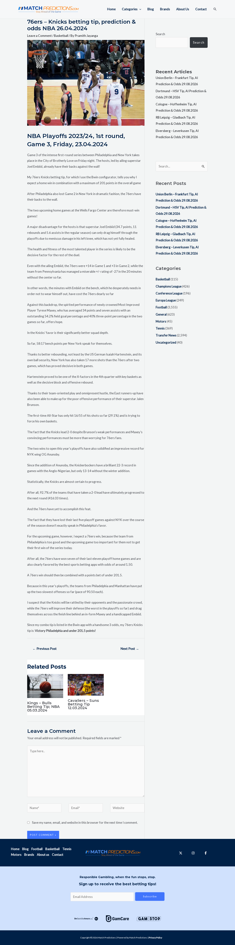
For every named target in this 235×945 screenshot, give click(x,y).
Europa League (166, 300)
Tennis (160, 328)
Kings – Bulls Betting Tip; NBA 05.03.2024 (43, 706)
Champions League (169, 286)
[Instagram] (193, 853)
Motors (161, 321)
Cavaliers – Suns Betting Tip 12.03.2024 (83, 704)
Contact (201, 9)
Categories (130, 9)
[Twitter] (180, 853)
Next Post (129, 648)
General (161, 314)
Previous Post (44, 648)
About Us (182, 9)
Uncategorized (166, 342)
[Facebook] (205, 853)
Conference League (169, 293)
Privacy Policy (155, 937)
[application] (139, 9)
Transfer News (166, 335)
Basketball (61, 36)
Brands (165, 9)
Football (161, 307)
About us (43, 854)
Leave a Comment (39, 36)
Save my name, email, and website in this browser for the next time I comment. (85, 822)
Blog (150, 9)
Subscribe (150, 896)
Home (111, 9)
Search (160, 34)
